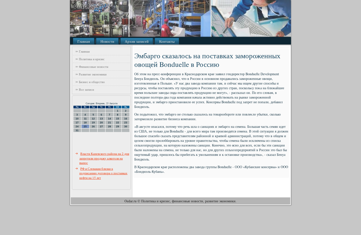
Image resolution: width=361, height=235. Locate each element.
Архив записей (137, 41)
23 (125, 122)
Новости (107, 41)
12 (93, 118)
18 (85, 122)
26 (93, 126)
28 (109, 126)
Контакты (167, 41)
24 (77, 126)
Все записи (86, 89)
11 (85, 118)
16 (125, 118)
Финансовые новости (93, 66)
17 (77, 122)
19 (93, 122)
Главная (83, 41)
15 (117, 118)
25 (85, 126)
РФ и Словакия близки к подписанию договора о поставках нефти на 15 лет (103, 173)
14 (109, 118)
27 (101, 126)
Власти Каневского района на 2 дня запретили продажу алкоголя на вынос (104, 158)
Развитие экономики (93, 74)
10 (77, 118)
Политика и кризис (92, 59)
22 (117, 122)
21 (109, 122)
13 (101, 118)
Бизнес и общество (92, 82)
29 (117, 126)
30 (125, 126)
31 (77, 130)
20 (101, 122)
